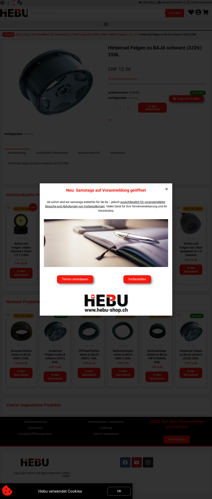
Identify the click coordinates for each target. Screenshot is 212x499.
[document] (106, 249)
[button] (166, 189)
